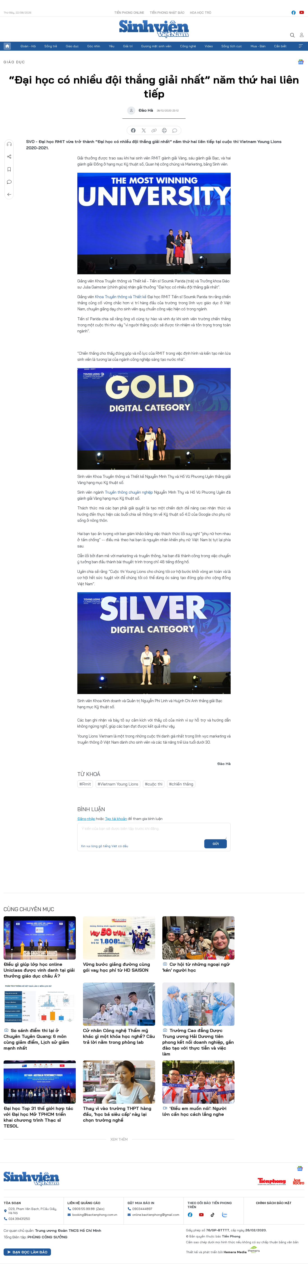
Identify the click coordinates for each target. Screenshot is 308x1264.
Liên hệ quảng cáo (83, 1203)
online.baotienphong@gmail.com (155, 1215)
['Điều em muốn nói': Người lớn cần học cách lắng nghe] (198, 1082)
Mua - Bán (258, 46)
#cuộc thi (153, 784)
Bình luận (9, 181)
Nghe (9, 144)
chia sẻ (133, 130)
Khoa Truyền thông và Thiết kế (120, 296)
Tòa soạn (12, 1203)
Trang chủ (7, 46)
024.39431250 (19, 1219)
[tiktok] (215, 1215)
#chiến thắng (181, 784)
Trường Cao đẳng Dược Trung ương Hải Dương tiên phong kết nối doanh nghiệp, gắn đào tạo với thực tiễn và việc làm (198, 1042)
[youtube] (301, 12)
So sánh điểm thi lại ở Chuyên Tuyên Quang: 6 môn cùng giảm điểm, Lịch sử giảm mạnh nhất (36, 1039)
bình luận (174, 130)
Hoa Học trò (200, 13)
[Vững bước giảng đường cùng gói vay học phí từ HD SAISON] (119, 938)
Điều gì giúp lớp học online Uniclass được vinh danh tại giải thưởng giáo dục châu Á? (39, 970)
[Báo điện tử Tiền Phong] (272, 1182)
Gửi (216, 844)
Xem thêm (300, 46)
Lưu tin (9, 169)
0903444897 (142, 1209)
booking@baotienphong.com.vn (94, 1215)
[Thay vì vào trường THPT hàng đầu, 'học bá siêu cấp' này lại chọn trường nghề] (119, 1082)
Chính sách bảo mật (274, 1203)
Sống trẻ (50, 46)
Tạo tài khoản (116, 818)
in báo (164, 130)
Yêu (111, 46)
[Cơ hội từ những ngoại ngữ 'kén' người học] (198, 938)
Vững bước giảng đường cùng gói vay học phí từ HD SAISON (116, 967)
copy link (154, 130)
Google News (300, 62)
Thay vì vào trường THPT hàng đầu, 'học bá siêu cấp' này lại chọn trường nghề (117, 1114)
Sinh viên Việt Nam (31, 1179)
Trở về (9, 194)
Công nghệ (188, 46)
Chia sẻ (9, 156)
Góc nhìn (93, 46)
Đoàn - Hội (28, 46)
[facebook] (293, 12)
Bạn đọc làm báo (30, 1252)
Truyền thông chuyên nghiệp (129, 492)
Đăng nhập (86, 818)
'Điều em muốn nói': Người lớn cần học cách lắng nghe (194, 1111)
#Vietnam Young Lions (118, 784)
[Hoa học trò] (298, 1182)
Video (209, 46)
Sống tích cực (231, 46)
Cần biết (280, 46)
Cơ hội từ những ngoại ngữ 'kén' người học (196, 967)
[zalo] (227, 1215)
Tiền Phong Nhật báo (167, 13)
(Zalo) (100, 1209)
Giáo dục (72, 46)
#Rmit (85, 784)
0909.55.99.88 (83, 1209)
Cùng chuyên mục (29, 909)
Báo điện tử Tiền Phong (154, 29)
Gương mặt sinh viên (156, 46)
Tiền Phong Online (129, 13)
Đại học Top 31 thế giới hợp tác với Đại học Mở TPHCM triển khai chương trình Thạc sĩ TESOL (38, 1117)
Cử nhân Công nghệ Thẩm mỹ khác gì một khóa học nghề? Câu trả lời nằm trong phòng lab (119, 1036)
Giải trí (128, 46)
